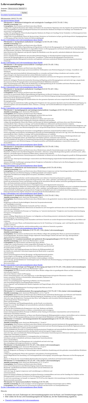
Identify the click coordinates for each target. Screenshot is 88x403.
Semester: (4, 8)
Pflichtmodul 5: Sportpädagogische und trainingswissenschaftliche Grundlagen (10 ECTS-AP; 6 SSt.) (45, 126)
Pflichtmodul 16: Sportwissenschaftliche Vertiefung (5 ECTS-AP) (41, 381)
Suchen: (3, 10)
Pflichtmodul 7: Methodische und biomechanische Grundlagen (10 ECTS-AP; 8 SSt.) (45, 179)
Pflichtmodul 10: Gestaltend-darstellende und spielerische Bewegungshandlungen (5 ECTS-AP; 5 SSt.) (45, 251)
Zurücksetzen (17, 15)
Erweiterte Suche (6, 15)
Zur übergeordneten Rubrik (10, 20)
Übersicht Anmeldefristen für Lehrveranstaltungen (22, 400)
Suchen (24, 13)
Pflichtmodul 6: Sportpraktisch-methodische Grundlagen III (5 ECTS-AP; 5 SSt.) (45, 155)
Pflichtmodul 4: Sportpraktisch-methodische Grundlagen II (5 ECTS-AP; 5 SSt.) (45, 97)
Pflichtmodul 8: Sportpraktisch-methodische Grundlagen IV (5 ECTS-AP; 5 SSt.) (45, 210)
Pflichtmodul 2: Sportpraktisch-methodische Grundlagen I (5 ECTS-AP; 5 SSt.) (45, 51)
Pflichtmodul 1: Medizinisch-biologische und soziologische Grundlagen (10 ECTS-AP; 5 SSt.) (45, 30)
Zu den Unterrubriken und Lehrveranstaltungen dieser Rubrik (21, 40)
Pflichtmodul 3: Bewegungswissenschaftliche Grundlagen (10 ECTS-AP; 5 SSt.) (44, 75)
